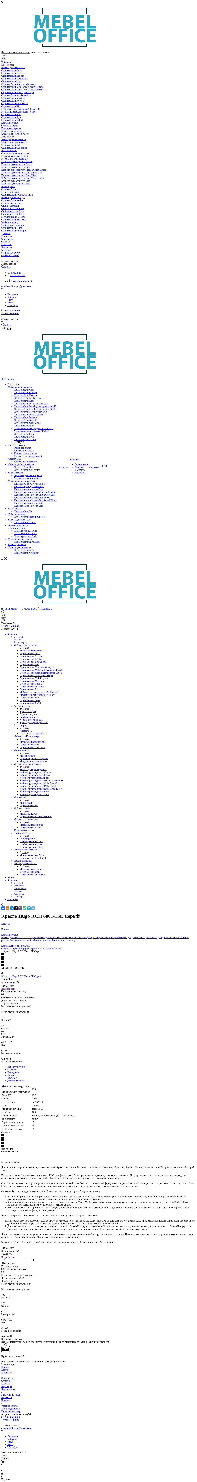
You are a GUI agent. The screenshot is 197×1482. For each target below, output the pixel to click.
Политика (6, 1397)
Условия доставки (10, 1408)
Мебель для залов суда (31, 824)
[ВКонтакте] (3, 908)
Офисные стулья (9, 948)
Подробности (8, 988)
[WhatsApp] (24, 908)
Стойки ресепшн (28, 838)
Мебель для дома (28, 813)
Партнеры (6, 1386)
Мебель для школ (43, 940)
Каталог (18, 639)
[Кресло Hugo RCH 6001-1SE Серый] (21, 976)
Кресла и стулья (28, 711)
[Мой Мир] (12, 908)
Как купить (13, 1072)
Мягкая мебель (27, 755)
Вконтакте (12, 294)
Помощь (5, 1400)
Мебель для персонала (31, 650)
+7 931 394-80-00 (11, 252)
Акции (4, 1370)
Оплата (11, 1075)
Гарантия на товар (10, 1394)
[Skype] (29, 908)
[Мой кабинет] (2, 612)
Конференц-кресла (28, 948)
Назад (20, 636)
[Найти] (3, 59)
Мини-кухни (26, 802)
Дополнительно (15, 1080)
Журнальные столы (170, 937)
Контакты (6, 1383)
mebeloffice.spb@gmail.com (17, 286)
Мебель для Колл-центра (33, 742)
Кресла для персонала (49, 948)
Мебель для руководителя (33, 769)
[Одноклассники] (7, 908)
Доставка (12, 1078)
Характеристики (16, 1067)
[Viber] (20, 908)
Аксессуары (26, 730)
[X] (16, 908)
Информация (8, 1389)
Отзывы (11, 1069)
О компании (7, 1378)
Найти (5, 1459)
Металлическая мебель (32, 855)
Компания (19, 885)
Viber (10, 300)
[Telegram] (33, 908)
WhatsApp (12, 305)
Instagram (12, 297)
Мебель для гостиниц (31, 869)
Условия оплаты (9, 1405)
